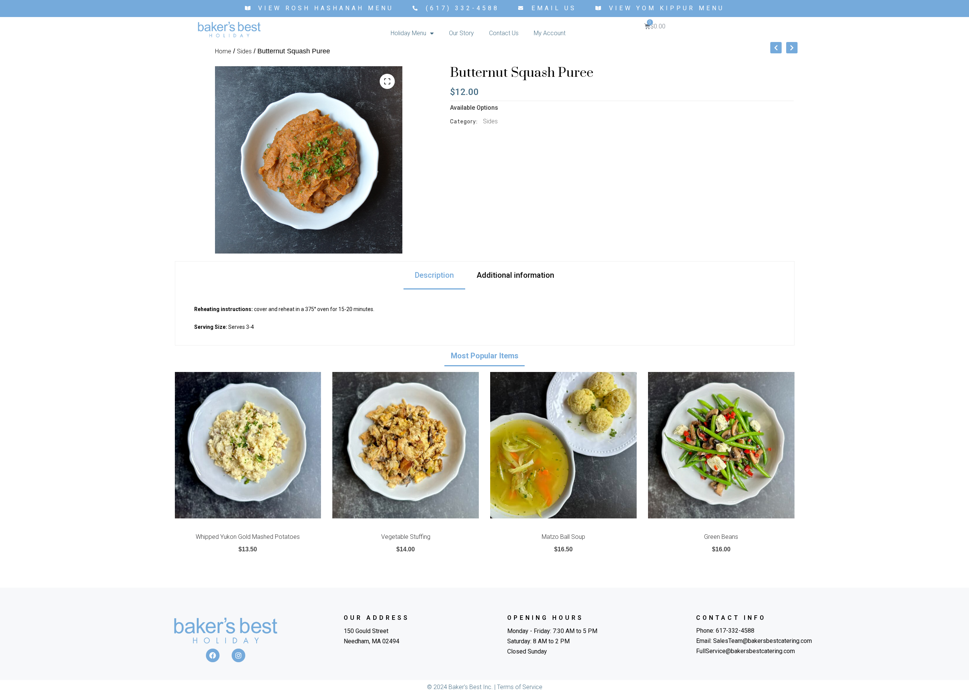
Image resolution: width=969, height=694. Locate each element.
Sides (244, 51)
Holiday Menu (408, 33)
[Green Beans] (721, 445)
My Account (550, 33)
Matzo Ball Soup (563, 536)
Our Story (461, 33)
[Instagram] (238, 655)
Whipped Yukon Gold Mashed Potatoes (248, 536)
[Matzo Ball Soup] (563, 445)
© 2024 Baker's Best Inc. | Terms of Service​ (484, 687)
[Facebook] (213, 655)
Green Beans (721, 536)
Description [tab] (434, 275)
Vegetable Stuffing (405, 536)
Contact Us (504, 33)
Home (223, 51)
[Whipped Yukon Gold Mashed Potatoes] (248, 445)
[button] (387, 81)
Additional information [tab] (515, 275)
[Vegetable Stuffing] (405, 445)
